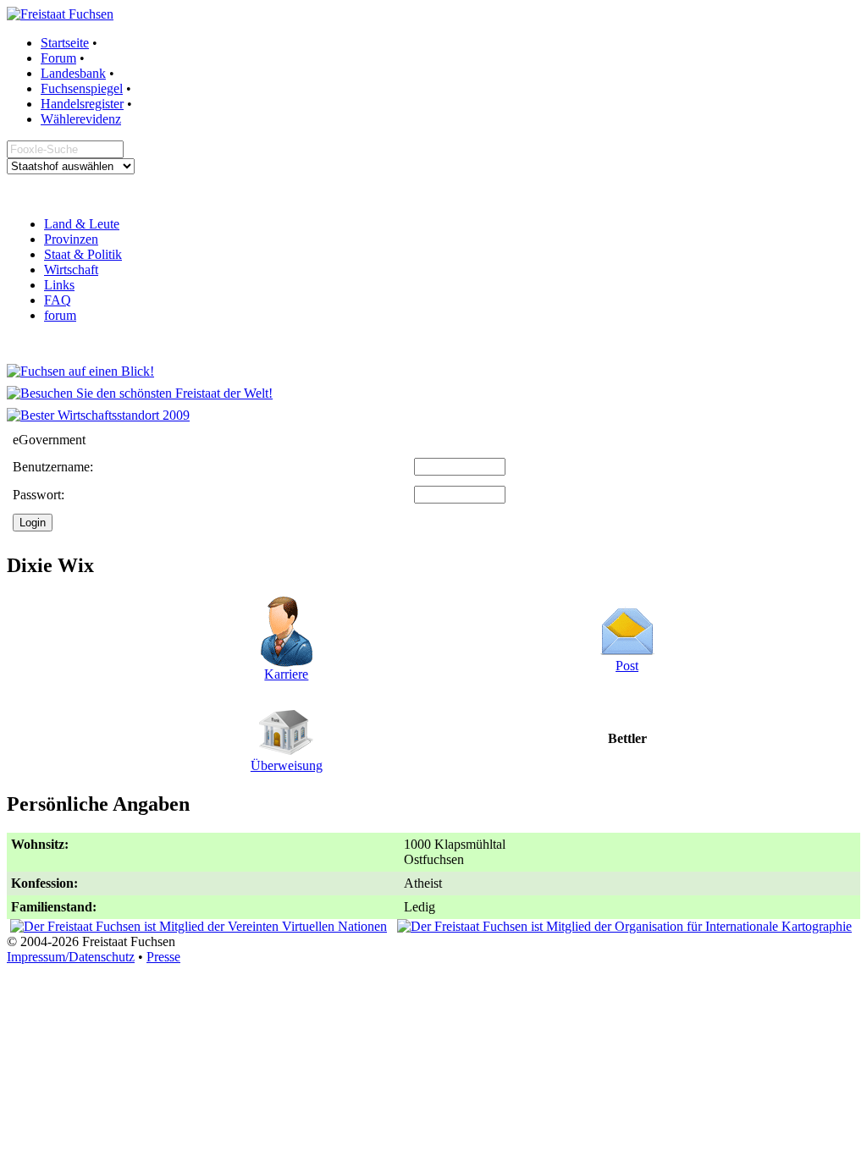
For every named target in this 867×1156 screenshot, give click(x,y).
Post (627, 665)
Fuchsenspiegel (82, 88)
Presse (163, 957)
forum (60, 315)
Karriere (286, 674)
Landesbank (73, 73)
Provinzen (71, 239)
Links (59, 285)
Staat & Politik (83, 254)
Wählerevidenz (81, 119)
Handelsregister (82, 103)
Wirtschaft (71, 269)
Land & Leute (81, 224)
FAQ (57, 300)
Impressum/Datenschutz (71, 957)
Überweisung (287, 765)
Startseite (65, 43)
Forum (58, 58)
